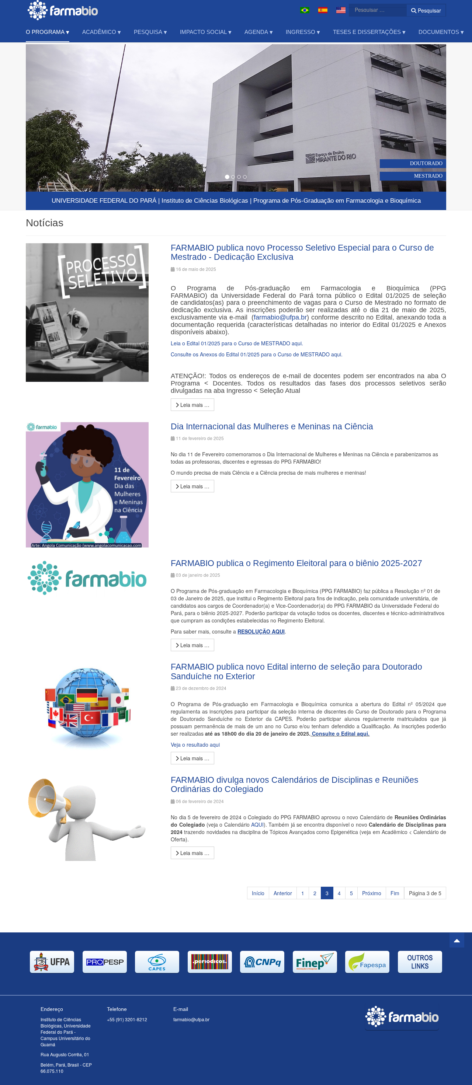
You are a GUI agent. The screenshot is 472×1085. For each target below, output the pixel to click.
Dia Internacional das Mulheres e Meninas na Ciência (272, 426)
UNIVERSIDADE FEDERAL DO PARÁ (104, 200)
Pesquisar (428, 10)
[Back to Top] (457, 940)
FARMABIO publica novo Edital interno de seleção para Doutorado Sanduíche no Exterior (296, 671)
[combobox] (373, 9)
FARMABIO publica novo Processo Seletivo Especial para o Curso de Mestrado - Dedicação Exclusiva (302, 252)
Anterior (283, 893)
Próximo (371, 893)
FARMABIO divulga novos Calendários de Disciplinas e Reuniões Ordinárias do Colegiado (295, 784)
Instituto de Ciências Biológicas (205, 200)
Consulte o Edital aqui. (340, 733)
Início (258, 893)
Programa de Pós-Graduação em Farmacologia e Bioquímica (337, 200)
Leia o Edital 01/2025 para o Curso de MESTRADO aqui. (237, 343)
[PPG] (63, 10)
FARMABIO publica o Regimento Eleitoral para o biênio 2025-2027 (296, 563)
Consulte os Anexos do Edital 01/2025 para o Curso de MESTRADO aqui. (257, 354)
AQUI (257, 824)
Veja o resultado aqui (195, 744)
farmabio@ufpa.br (280, 317)
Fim (395, 893)
